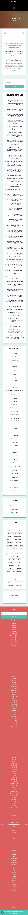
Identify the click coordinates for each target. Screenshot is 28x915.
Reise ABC (15, 513)
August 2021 (14, 674)
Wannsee (10, 585)
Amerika (15, 364)
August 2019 (14, 706)
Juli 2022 (14, 656)
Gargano (10, 175)
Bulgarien (15, 404)
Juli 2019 (14, 708)
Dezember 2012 (14, 812)
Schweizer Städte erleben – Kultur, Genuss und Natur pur (14, 121)
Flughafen (10, 542)
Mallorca (17, 551)
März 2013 (14, 805)
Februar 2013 (14, 807)
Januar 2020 (14, 698)
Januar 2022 (14, 666)
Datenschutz (15, 506)
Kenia (15, 356)
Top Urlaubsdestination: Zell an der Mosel (15, 237)
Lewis (11, 551)
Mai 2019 (14, 712)
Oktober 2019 (14, 704)
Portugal (15, 445)
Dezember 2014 (14, 779)
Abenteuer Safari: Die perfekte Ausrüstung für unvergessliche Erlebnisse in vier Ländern (15, 134)
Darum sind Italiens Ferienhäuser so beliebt (14, 319)
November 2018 (14, 724)
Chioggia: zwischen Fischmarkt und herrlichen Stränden (15, 179)
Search (15, 86)
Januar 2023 (14, 650)
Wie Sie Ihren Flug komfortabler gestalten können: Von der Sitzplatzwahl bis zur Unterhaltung (15, 163)
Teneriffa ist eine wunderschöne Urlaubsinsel (15, 260)
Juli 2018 (14, 733)
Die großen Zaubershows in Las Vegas (15, 185)
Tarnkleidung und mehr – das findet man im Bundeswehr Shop (15, 336)
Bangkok (15, 377)
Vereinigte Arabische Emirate (15, 390)
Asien (15, 374)
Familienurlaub (17, 536)
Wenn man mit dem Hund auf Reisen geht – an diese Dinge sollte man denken (15, 141)
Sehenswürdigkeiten (18, 571)
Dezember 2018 (14, 722)
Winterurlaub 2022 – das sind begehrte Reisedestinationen (14, 300)
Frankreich (15, 411)
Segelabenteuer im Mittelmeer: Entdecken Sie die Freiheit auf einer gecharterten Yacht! (15, 149)
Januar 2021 (14, 686)
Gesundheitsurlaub (15, 467)
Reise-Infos (15, 477)
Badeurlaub (12, 531)
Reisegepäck (12, 565)
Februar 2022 (14, 664)
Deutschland (15, 408)
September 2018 (14, 729)
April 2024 (14, 637)
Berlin (19, 531)
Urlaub (10, 580)
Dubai (15, 398)
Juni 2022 (14, 658)
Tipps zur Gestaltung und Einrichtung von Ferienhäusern (15, 127)
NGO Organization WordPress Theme (13, 911)
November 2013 (14, 791)
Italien (15, 428)
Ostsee (10, 562)
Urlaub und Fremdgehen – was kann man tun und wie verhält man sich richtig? (15, 283)
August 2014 (14, 785)
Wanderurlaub (18, 582)
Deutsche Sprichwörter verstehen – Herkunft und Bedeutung (14, 308)
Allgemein (15, 360)
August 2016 (14, 755)
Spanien (15, 452)
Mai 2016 (14, 759)
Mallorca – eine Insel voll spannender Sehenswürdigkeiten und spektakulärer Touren (15, 201)
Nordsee (19, 556)
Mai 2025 (14, 631)
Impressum (15, 509)
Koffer (8, 548)
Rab (15, 562)
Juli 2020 (14, 692)
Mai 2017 (14, 739)
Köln (21, 548)
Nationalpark (19, 554)
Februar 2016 (14, 763)
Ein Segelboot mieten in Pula (14, 219)
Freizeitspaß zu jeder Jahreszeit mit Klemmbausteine (15, 265)
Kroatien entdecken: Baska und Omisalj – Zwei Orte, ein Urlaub (15, 114)
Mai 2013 (14, 801)
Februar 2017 (14, 745)
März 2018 (14, 737)
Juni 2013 (14, 799)
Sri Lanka (15, 387)
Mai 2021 (14, 680)
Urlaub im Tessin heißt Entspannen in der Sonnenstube (14, 46)
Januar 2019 (14, 720)
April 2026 (14, 625)
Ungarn (15, 463)
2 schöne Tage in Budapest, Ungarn (15, 208)
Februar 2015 (14, 775)
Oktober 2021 (14, 672)
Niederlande (15, 474)
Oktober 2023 (14, 643)
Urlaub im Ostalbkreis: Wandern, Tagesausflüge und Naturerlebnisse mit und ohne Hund (15, 102)
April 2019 (14, 714)
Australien (15, 395)
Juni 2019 (14, 710)
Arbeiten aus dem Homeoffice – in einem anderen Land (15, 271)
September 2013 (14, 793)
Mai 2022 (14, 660)
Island (15, 425)
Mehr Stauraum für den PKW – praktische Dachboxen (15, 241)
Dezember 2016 (14, 749)
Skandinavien (15, 480)
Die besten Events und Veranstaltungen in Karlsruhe (15, 169)
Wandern (15, 491)
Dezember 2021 (14, 668)
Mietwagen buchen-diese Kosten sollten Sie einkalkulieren (15, 230)
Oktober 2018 (14, 726)
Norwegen (15, 439)
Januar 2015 (14, 777)
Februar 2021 (14, 684)
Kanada (15, 366)
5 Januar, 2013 (9, 51)
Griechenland (15, 415)
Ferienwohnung (18, 539)
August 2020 (14, 690)
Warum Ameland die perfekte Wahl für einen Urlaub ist (15, 224)
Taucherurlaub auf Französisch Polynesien (15, 296)
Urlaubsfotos (17, 580)
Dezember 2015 (14, 767)
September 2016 (14, 753)
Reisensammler (14, 1)
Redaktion (18, 51)
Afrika (15, 353)
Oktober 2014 (14, 781)
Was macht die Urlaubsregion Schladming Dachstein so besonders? (15, 255)
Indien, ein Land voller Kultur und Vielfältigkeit (15, 195)
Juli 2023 (14, 645)
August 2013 (14, 795)
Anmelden (14, 819)
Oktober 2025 (14, 627)
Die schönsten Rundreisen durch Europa (15, 325)
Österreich (15, 442)
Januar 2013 (14, 810)
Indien (15, 380)
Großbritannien (15, 418)
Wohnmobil (18, 585)
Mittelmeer (10, 554)
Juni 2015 (14, 771)
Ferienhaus (9, 539)
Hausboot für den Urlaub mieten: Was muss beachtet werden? (15, 331)
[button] (2, 912)
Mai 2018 (14, 735)
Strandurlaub (18, 574)
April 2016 (14, 761)
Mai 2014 (14, 789)
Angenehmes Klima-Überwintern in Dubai (15, 313)
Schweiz (20, 53)
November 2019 (14, 702)
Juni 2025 (14, 629)
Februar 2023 (14, 648)
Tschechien (15, 456)
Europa (16, 53)
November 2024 (14, 635)
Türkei (15, 459)
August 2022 (14, 654)
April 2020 (14, 694)
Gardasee (9, 545)
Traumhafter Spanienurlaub (14, 189)
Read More (14, 70)
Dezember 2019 (14, 700)
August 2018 (14, 731)
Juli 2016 (14, 757)
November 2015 (14, 769)
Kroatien (15, 432)
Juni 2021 (14, 678)
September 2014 (14, 783)
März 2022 (14, 662)
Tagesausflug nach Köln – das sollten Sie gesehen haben (15, 248)
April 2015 (14, 773)
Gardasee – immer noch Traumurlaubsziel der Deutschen (15, 214)
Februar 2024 (14, 639)
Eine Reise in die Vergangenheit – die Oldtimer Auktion (15, 289)
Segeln (8, 571)
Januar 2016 (14, 765)
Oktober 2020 (14, 688)
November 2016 (14, 751)
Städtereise (15, 487)
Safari (19, 565)
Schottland (16, 421)
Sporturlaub (15, 484)
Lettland (15, 435)
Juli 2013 (14, 797)
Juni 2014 (14, 787)
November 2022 (14, 652)
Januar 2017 (14, 747)
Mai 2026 (14, 623)
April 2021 (14, 682)
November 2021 (14, 670)
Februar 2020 (14, 696)
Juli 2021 (14, 676)
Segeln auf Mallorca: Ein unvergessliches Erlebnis (14, 156)
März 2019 (14, 716)
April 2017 (14, 741)
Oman (15, 384)
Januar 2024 (14, 641)
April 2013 (14, 803)
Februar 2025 (14, 633)
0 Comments (8, 53)
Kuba (15, 370)
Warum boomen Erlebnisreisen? (15, 277)
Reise (20, 562)
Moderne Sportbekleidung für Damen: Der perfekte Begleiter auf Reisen (15, 109)
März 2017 (14, 743)
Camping (10, 533)
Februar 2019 (14, 718)
